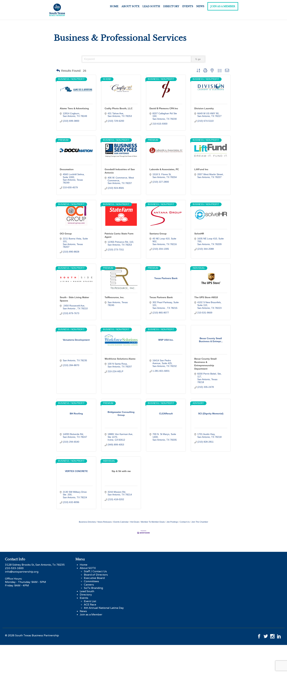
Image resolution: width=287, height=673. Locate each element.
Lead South (151, 6)
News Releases (104, 522)
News (200, 6)
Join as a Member (222, 6)
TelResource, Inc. (114, 297)
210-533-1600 (14, 568)
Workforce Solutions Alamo (120, 358)
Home (114, 6)
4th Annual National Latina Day (104, 608)
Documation (67, 169)
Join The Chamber (199, 522)
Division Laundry (204, 108)
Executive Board (94, 578)
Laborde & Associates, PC (164, 169)
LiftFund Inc (201, 169)
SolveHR (199, 233)
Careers (89, 584)
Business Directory (87, 522)
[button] (58, 70)
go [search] (199, 59)
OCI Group (66, 233)
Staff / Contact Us (95, 571)
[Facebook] (259, 635)
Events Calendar (121, 522)
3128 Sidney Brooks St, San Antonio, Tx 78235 (35, 564)
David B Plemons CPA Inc (163, 108)
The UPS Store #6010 (206, 297)
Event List (90, 601)
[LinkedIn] (279, 635)
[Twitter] (266, 635)
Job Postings (172, 522)
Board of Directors (96, 574)
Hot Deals (134, 522)
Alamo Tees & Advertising (74, 108)
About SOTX (130, 6)
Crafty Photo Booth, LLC (119, 108)
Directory (171, 6)
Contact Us (185, 522)
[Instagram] (272, 635)
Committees (91, 581)
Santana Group (158, 233)
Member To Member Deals (153, 522)
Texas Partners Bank (161, 297)
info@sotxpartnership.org (21, 571)
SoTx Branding (93, 588)
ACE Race (90, 604)
